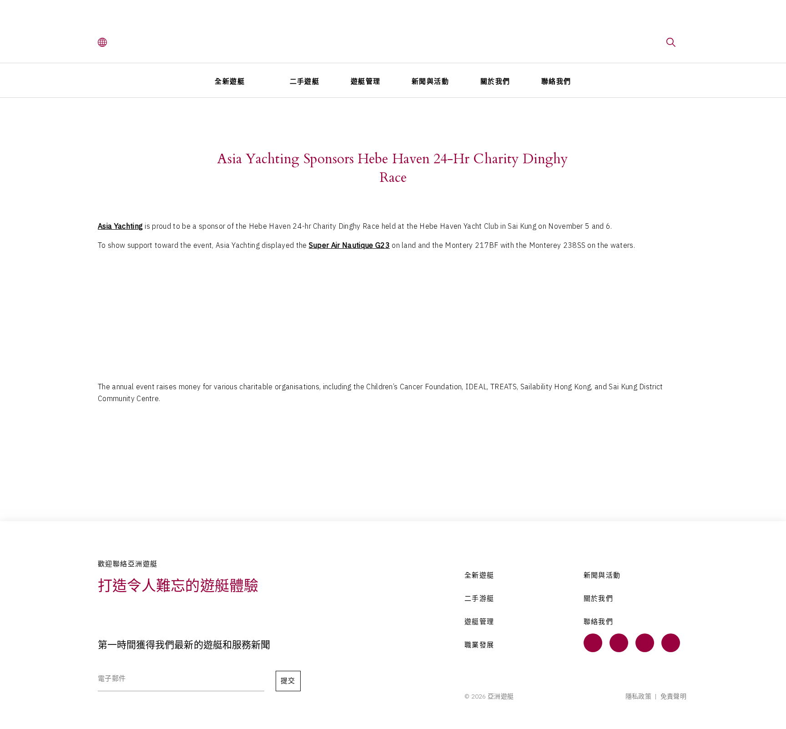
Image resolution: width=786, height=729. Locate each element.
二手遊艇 (305, 81)
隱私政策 (638, 696)
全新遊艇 (230, 81)
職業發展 (479, 645)
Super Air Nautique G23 (349, 245)
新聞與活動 (430, 81)
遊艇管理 (366, 81)
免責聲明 (673, 696)
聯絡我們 (556, 81)
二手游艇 (479, 598)
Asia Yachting (120, 226)
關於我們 (495, 81)
